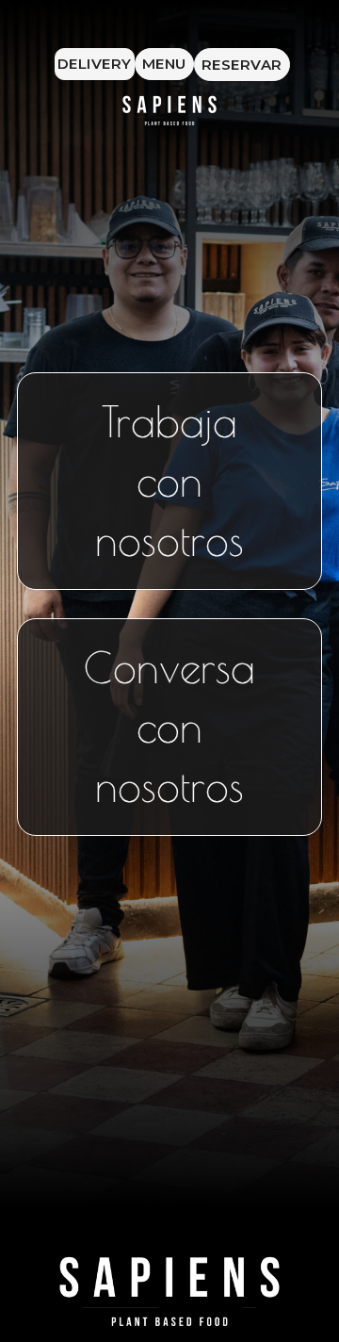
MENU (164, 64)
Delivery (94, 64)
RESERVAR (242, 65)
